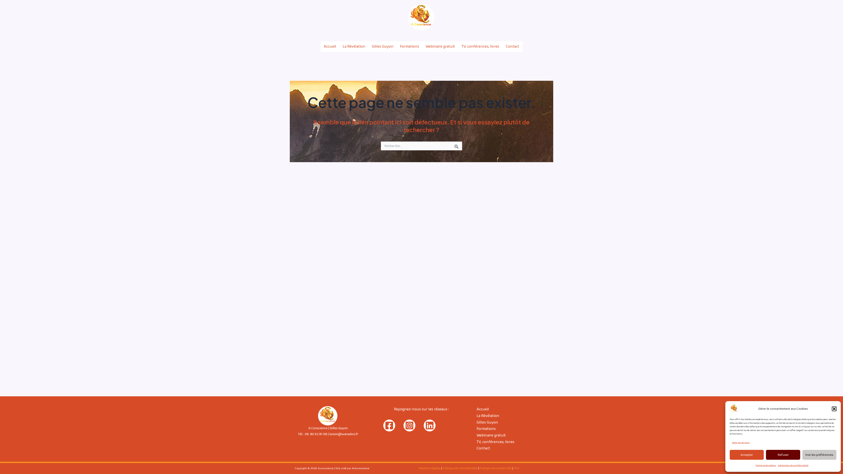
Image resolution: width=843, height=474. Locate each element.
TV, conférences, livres (480, 46)
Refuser (783, 455)
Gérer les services (740, 443)
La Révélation (354, 46)
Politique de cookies (766, 465)
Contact (512, 46)
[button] (834, 409)
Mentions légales (430, 468)
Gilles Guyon (382, 46)
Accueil (330, 46)
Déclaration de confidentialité (793, 465)
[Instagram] (542, 17)
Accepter (746, 455)
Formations (409, 46)
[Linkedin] (551, 17)
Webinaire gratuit (440, 46)
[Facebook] (532, 17)
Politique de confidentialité (460, 468)
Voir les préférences (819, 455)
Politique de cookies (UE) (495, 468)
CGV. (516, 468)
